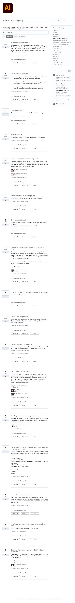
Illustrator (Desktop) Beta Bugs (63, 77)
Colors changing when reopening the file (25, 159)
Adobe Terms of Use (50, 599)
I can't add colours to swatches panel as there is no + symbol (29, 525)
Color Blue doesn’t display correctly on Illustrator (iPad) (27, 248)
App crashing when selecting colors (23, 196)
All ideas (55, 32)
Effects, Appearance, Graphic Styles (61, 42)
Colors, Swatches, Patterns (22, 55)
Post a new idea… (57, 30)
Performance (56, 52)
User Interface (56, 64)
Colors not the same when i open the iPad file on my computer (29, 551)
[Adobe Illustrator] (8, 8)
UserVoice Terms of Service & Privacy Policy (36, 599)
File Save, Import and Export (59, 44)
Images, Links (56, 46)
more (22, 266)
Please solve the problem (19, 316)
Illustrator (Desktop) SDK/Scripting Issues (61, 87)
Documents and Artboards (59, 40)
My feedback (22, 36)
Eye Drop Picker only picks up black (23, 416)
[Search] (69, 71)
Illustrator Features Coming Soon (63, 99)
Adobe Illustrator (60, 104)
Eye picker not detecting (19, 220)
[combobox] (61, 71)
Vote (5, 47)
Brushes (55, 36)
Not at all (16, 63)
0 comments (13, 91)
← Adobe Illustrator (6, 23)
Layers (54, 50)
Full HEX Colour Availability (20, 372)
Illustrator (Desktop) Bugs (62, 80)
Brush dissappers (16, 134)
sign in (65, 20)
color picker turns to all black (21, 43)
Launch (54, 48)
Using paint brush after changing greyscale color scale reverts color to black (29, 448)
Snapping (55, 56)
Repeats (55, 54)
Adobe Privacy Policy (59, 599)
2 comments (13, 55)
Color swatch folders (18, 110)
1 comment (13, 177)
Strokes (54, 58)
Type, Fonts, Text (56, 62)
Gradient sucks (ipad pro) (19, 73)
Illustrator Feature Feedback (62, 95)
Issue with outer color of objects (22, 495)
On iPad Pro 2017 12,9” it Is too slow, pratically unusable (29, 292)
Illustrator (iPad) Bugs (61, 90)
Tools (54, 60)
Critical (36, 63)
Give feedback (60, 75)
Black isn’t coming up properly (21, 344)
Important (25, 63)
